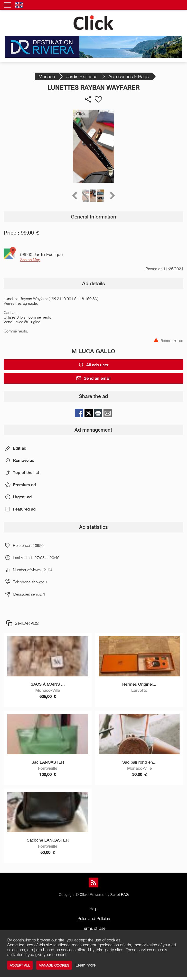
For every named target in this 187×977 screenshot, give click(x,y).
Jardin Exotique (81, 76)
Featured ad (24, 509)
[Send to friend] (107, 413)
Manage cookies (54, 965)
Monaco (46, 76)
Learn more (85, 965)
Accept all (20, 965)
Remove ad (23, 460)
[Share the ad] (88, 99)
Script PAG (119, 894)
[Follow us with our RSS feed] (93, 882)
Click (84, 894)
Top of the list (26, 472)
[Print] (98, 413)
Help (93, 908)
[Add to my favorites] (98, 99)
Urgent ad (22, 496)
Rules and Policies (93, 918)
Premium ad (24, 484)
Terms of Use (93, 928)
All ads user (97, 364)
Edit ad (19, 448)
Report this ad (171, 340)
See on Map (30, 259)
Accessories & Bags (128, 76)
